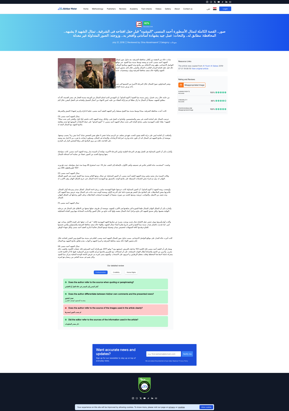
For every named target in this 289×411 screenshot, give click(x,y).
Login (225, 9)
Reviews (122, 9)
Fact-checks (146, 9)
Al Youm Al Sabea (210, 66)
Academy (134, 9)
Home (85, 9)
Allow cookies (206, 407)
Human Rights (131, 272)
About (177, 9)
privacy (172, 407)
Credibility (116, 272)
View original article (199, 68)
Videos (158, 9)
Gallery (168, 9)
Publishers (111, 9)
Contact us (187, 9)
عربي (208, 8)
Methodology (97, 9)
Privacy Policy (183, 361)
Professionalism (101, 272)
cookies (181, 407)
